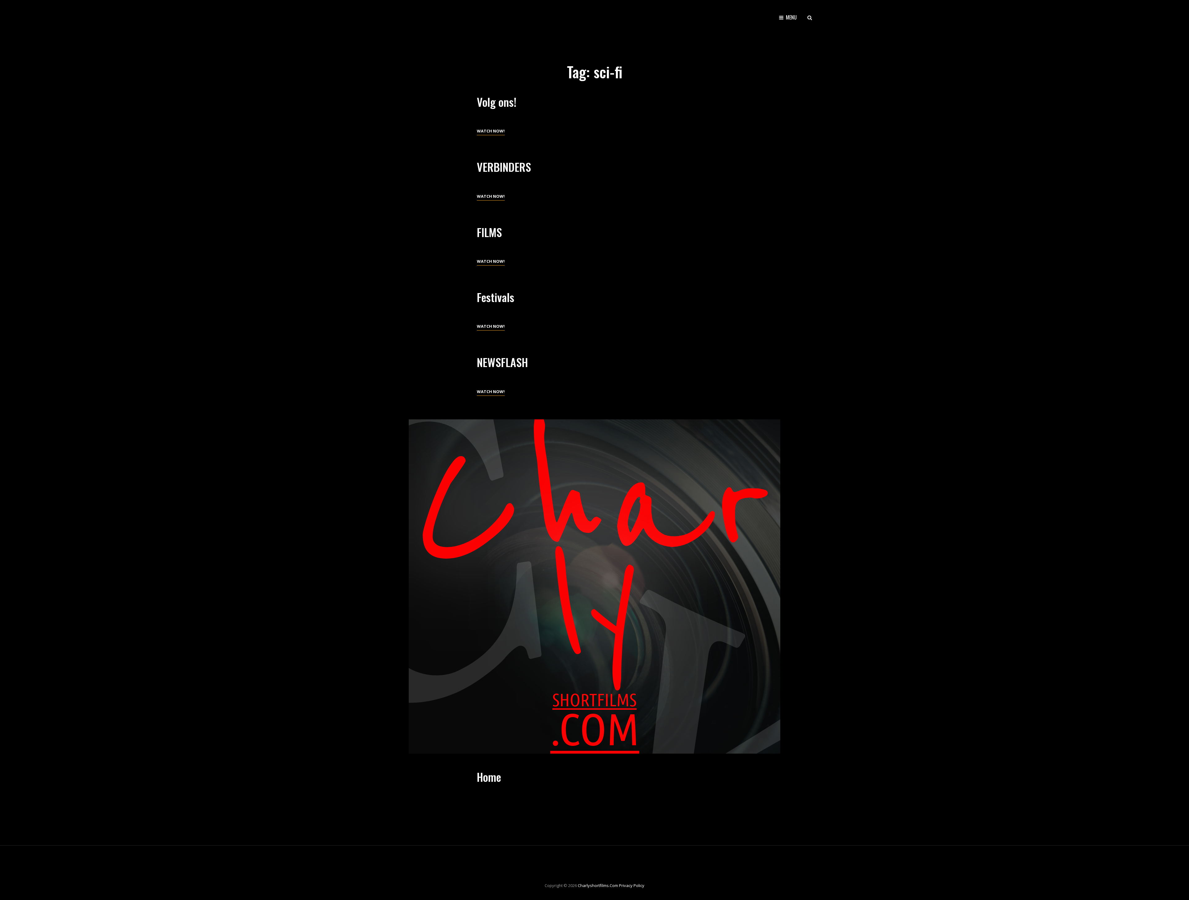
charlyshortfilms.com (598, 885)
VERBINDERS (504, 166)
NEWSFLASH (502, 362)
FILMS (489, 232)
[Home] (594, 586)
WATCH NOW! (491, 131)
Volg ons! (496, 101)
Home (489, 776)
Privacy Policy (631, 885)
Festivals (495, 297)
